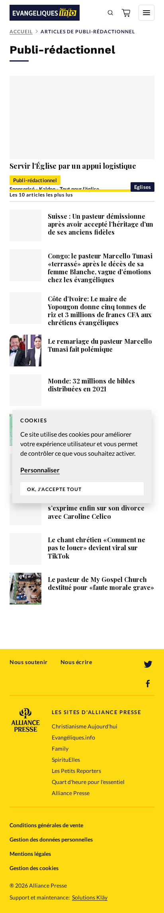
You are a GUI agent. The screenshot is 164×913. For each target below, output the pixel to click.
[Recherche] (110, 12)
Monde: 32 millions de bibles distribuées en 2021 (91, 385)
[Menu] (146, 13)
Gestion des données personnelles (51, 839)
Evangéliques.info (73, 737)
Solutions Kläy (89, 897)
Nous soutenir (29, 662)
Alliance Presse (71, 793)
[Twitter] (148, 664)
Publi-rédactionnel (35, 180)
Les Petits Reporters (76, 770)
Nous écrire (76, 662)
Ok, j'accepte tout (54, 489)
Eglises (142, 187)
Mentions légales (30, 853)
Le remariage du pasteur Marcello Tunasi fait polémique (100, 345)
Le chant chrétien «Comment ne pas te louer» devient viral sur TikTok (96, 547)
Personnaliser (40, 470)
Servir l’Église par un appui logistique (73, 166)
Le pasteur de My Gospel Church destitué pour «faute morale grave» (101, 583)
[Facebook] (148, 683)
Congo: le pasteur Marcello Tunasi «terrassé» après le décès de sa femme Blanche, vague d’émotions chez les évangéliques (100, 268)
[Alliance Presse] (25, 729)
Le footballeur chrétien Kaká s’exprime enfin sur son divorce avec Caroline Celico (96, 508)
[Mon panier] (126, 13)
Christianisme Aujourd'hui (84, 726)
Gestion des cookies (34, 868)
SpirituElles (66, 759)
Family (60, 748)
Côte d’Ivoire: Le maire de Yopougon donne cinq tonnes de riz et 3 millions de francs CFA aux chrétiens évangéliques (100, 311)
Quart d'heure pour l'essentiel (88, 781)
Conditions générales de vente (46, 825)
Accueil (21, 32)
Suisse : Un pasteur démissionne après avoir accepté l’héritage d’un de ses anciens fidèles (100, 224)
